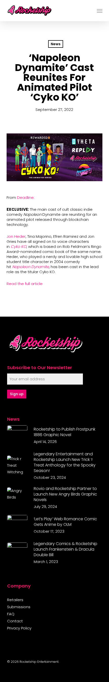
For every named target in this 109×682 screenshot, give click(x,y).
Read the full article (25, 283)
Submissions (18, 606)
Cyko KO (18, 246)
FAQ (10, 614)
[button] (99, 10)
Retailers (15, 599)
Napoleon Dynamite (30, 266)
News (56, 43)
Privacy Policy (19, 628)
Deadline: (25, 197)
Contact (15, 621)
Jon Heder (16, 236)
